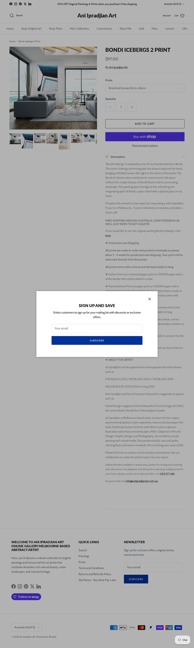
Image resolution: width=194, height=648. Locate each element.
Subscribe (97, 340)
